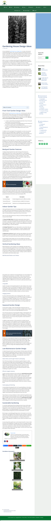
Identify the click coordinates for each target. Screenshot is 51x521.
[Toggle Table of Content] (27, 107)
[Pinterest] (7, 441)
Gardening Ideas (6, 509)
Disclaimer (38, 517)
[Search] (47, 58)
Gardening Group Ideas (7, 511)
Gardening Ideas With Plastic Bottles (10, 510)
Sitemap (41, 517)
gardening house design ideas (16, 51)
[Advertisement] (31, 2)
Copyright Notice (18, 517)
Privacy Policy (24, 517)
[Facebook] (5, 441)
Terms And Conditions (31, 517)
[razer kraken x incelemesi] (25, 520)
